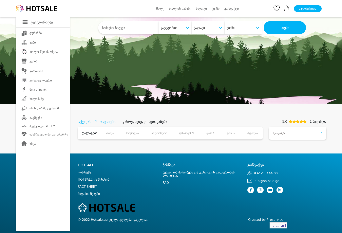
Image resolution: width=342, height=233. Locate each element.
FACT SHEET (87, 186)
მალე (160, 8)
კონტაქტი (231, 8)
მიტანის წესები (89, 194)
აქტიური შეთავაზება (97, 122)
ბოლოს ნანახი (180, 8)
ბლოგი (201, 8)
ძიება (284, 27)
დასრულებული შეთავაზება (144, 121)
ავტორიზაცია (307, 8)
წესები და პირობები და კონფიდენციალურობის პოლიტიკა (199, 173)
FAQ (166, 183)
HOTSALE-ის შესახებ (93, 179)
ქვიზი (215, 8)
